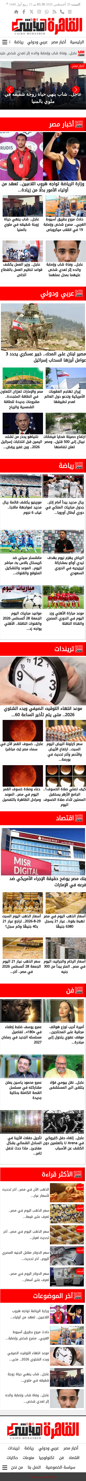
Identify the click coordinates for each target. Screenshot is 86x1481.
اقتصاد (65, 818)
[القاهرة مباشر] (47, 26)
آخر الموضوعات (53, 1296)
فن (70, 990)
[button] (10, 90)
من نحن (17, 1467)
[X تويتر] (31, 12)
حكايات (12, 1457)
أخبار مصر (58, 42)
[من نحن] (62, 12)
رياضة (18, 42)
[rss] (54, 12)
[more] (70, 12)
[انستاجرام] (39, 12)
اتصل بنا (34, 1467)
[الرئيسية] (16, 12)
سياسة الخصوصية (60, 1467)
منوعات (28, 1457)
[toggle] (5, 42)
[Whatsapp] (47, 12)
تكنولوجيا (46, 1457)
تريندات (64, 649)
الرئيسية (77, 42)
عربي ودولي (37, 42)
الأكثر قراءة (57, 1174)
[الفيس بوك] (24, 12)
